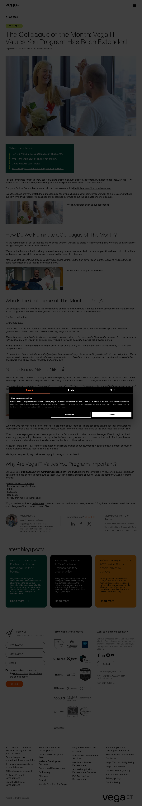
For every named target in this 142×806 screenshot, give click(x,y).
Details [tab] (71, 390)
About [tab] (112, 390)
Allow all (111, 414)
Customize (69, 414)
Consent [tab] (29, 390)
